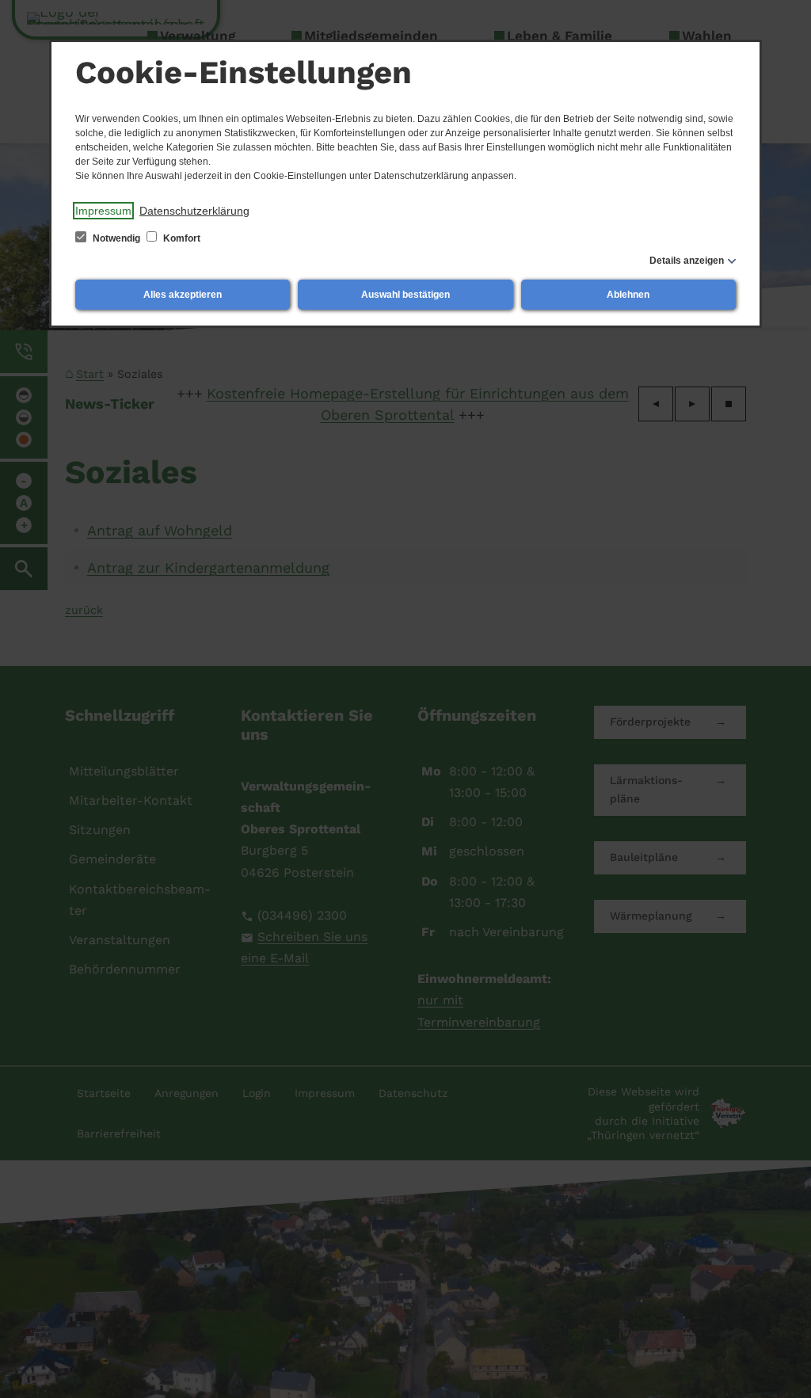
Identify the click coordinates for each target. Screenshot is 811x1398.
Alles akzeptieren (182, 294)
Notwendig (116, 238)
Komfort (180, 238)
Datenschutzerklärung (194, 210)
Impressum (103, 210)
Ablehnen (628, 294)
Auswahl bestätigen (405, 294)
